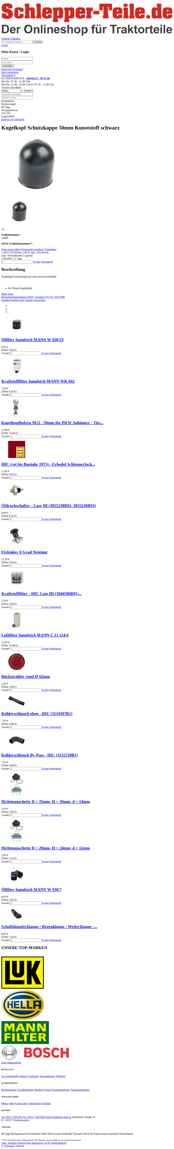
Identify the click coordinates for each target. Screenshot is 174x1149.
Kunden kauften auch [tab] (12, 300)
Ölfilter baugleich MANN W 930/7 (31, 889)
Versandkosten (47, 1076)
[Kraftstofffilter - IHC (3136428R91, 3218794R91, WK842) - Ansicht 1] (16, 374)
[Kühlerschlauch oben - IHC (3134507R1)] (16, 706)
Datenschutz (24, 1143)
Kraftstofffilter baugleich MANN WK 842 (38, 381)
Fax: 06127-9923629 (34, 1117)
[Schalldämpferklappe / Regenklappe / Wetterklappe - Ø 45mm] (16, 919)
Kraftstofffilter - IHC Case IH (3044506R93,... (41, 593)
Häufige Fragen (42, 1089)
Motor (4, 1103)
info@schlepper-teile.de (58, 1117)
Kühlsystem (21, 1103)
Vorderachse (35, 1103)
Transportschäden (80, 1089)
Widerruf (60, 1076)
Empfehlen (50, 249)
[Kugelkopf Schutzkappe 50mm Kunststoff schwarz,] (19, 223)
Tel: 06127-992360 (11, 1117)
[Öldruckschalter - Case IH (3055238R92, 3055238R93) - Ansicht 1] (16, 498)
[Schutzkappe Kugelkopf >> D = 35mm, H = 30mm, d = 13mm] (16, 794)
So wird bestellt (9, 1076)
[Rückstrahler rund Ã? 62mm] (16, 669)
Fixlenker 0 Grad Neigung (24, 552)
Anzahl (5, 353)
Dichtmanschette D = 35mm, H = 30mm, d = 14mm (45, 801)
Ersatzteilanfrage (61, 1089)
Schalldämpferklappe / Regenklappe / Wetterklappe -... (49, 926)
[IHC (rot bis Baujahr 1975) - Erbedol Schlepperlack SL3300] (16, 457)
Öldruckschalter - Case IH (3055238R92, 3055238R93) (48, 505)
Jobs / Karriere (9, 1143)
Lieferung (33, 1076)
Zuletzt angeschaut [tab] (35, 300)
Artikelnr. (15, 38)
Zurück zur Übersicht (12, 119)
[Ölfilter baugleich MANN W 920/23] (16, 332)
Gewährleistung (25, 1089)
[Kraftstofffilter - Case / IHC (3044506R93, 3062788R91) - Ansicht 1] (16, 586)
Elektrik (46, 1103)
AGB (47, 1143)
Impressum (37, 1143)
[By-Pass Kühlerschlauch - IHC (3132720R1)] (16, 747)
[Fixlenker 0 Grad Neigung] (16, 544)
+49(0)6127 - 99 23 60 (37, 78)
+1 (2, 229)
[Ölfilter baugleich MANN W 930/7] (16, 882)
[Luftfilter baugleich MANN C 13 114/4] (16, 627)
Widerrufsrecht (58, 1143)
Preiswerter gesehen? (32, 249)
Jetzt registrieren (10, 72)
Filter (11, 1103)
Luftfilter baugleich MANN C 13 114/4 (34, 635)
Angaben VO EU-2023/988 (50, 297)
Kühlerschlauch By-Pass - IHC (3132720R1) (39, 755)
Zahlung (23, 1076)
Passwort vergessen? (12, 69)
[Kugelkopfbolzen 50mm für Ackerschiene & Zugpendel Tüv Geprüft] (16, 415)
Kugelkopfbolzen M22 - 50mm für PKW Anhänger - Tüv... (52, 422)
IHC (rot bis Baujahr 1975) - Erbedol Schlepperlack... (48, 464)
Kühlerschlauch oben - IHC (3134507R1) (36, 713)
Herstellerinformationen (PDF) (17, 297)
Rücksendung (8, 1089)
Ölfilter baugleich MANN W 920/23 (32, 339)
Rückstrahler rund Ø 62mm (25, 676)
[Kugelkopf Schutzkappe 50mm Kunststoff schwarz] (35, 195)
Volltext (5, 38)
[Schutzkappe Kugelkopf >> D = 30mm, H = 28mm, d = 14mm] (16, 840)
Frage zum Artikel (11, 249)
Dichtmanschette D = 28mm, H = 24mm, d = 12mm (45, 848)
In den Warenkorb (43, 261)
